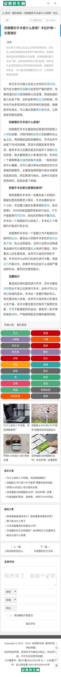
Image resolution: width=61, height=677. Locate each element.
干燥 (9, 243)
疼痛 (36, 160)
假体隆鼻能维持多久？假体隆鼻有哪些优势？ (30, 516)
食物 (14, 314)
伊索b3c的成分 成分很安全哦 (22, 487)
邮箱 (11, 600)
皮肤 (36, 134)
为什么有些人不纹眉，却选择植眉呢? (26, 478)
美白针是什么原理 (16, 535)
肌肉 (17, 94)
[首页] (56, 647)
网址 (8, 608)
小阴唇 (7, 134)
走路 (22, 160)
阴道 (22, 89)
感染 (46, 205)
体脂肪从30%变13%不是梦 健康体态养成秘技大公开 (44, 429)
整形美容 (17, 13)
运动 (14, 238)
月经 (6, 288)
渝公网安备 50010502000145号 (33, 664)
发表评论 (37, 20)
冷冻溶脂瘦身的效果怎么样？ (22, 525)
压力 (6, 264)
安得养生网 (38, 643)
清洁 (52, 238)
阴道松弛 (49, 84)
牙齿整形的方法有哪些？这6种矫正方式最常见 (31, 530)
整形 (38, 109)
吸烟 (52, 215)
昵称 (11, 592)
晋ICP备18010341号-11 (30, 660)
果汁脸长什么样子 (16, 521)
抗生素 (15, 352)
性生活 (40, 99)
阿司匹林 (19, 215)
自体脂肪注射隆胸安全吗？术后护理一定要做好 (31, 492)
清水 (30, 155)
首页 (7, 13)
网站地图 (31, 647)
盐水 (33, 248)
